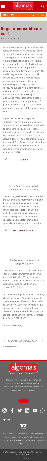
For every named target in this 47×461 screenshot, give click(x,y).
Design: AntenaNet (23, 458)
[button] (3, 6)
